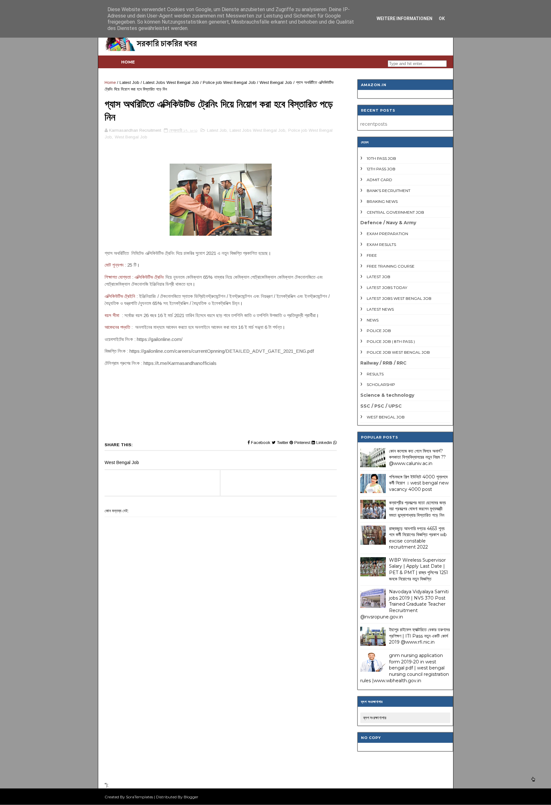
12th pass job (381, 168)
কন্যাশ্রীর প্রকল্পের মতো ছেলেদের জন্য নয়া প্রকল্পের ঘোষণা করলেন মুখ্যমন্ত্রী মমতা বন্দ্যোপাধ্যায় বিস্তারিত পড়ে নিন (417, 509)
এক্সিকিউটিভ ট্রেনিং (149, 277)
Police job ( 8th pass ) (391, 341)
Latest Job (129, 82)
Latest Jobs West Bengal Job (171, 82)
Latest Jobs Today (387, 287)
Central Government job (395, 212)
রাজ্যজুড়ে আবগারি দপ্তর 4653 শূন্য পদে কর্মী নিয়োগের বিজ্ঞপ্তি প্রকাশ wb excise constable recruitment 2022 (418, 538)
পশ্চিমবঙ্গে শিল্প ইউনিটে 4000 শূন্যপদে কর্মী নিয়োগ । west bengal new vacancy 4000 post (419, 483)
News (372, 320)
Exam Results (381, 244)
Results (375, 374)
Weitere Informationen (404, 18)
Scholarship (381, 384)
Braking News (382, 201)
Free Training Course (391, 266)
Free (372, 255)
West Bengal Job (276, 82)
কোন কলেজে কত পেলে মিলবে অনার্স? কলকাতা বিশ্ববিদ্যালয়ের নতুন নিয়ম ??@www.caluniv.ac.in (417, 457)
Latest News (380, 309)
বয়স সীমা (113, 315)
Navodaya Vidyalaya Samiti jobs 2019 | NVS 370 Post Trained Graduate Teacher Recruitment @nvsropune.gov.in (404, 604)
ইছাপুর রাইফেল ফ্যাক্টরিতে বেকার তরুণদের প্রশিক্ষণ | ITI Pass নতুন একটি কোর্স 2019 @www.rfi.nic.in (419, 636)
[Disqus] (221, 693)
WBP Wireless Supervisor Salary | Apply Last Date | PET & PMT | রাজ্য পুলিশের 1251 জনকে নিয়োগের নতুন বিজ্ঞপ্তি (418, 569)
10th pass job (381, 158)
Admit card (379, 179)
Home (128, 61)
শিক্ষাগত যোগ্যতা (118, 277)
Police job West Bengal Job (229, 82)
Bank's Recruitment (388, 190)
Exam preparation (387, 233)
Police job (379, 330)
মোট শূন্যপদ (114, 265)
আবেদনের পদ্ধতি (117, 327)
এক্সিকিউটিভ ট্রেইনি (120, 296)
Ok (442, 18)
